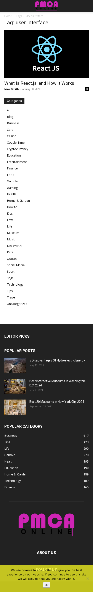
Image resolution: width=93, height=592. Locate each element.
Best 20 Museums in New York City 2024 (56, 401)
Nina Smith (11, 89)
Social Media (16, 265)
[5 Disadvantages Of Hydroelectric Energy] (15, 365)
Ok (46, 585)
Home (8, 16)
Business (13, 123)
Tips (10, 291)
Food (10, 175)
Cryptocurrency (17, 149)
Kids (10, 213)
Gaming (12, 188)
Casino (11, 136)
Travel (11, 297)
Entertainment (17, 162)
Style (10, 278)
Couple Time (16, 142)
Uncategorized (17, 304)
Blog (10, 117)
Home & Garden (18, 200)
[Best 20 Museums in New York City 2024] (15, 407)
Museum (13, 233)
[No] (87, 578)
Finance (12, 168)
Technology (15, 284)
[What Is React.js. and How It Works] (46, 54)
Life (9, 226)
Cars (10, 130)
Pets (10, 252)
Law (10, 220)
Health (11, 194)
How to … (14, 207)
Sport (10, 271)
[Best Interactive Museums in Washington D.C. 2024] (15, 386)
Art (9, 110)
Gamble (12, 181)
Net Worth (14, 246)
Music (11, 239)
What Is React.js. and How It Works (39, 83)
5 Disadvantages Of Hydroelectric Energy (57, 360)
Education (14, 155)
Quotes (12, 259)
